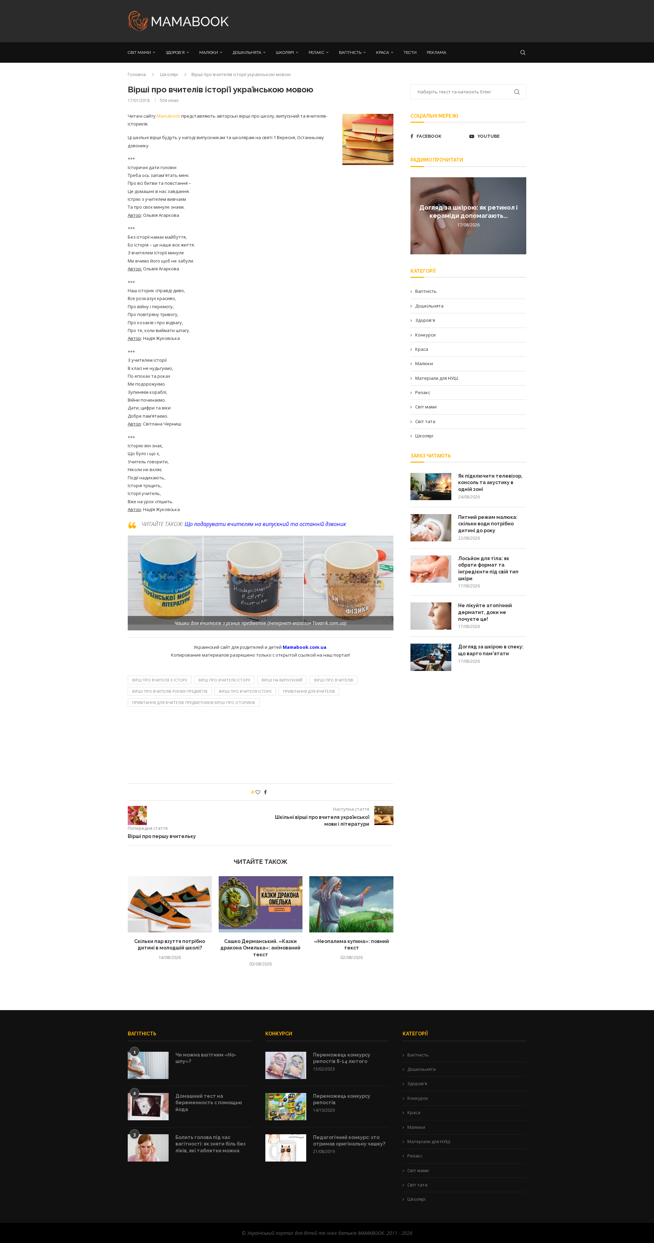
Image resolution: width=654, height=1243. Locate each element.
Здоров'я (425, 320)
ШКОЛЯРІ (285, 52)
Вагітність (426, 291)
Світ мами (426, 407)
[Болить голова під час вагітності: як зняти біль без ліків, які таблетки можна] (148, 1148)
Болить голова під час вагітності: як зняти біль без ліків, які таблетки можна (210, 1144)
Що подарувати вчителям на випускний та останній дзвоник (265, 524)
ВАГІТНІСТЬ (350, 52)
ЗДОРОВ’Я (175, 52)
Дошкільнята (429, 306)
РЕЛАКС (316, 52)
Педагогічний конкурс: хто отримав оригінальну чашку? (349, 1141)
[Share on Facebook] (265, 792)
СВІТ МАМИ (139, 52)
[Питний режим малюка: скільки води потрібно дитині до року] (430, 527)
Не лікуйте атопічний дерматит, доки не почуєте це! (485, 612)
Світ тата (425, 421)
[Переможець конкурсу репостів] (285, 1106)
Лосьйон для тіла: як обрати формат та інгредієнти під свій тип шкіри (488, 568)
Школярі (169, 74)
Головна (137, 74)
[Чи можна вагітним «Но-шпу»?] (148, 1065)
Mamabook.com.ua (304, 647)
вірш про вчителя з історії (159, 680)
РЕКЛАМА (436, 52)
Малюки (424, 363)
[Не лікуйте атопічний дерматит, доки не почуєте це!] (430, 616)
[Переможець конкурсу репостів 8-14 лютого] (285, 1065)
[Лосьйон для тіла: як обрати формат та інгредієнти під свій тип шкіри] (430, 569)
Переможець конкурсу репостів (341, 1099)
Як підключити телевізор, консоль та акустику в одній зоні (490, 482)
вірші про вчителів (333, 680)
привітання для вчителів (309, 691)
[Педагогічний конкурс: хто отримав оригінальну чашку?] (285, 1148)
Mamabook (168, 116)
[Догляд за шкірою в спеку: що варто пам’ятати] (430, 657)
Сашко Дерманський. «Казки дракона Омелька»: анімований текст (260, 948)
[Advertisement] (395, 20)
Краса (421, 349)
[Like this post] (257, 792)
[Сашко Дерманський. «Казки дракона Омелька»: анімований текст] (261, 904)
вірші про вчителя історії (245, 691)
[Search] (522, 52)
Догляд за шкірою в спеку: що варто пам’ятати (491, 650)
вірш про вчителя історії (224, 680)
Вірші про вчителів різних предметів (169, 691)
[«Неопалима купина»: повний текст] (351, 904)
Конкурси (425, 335)
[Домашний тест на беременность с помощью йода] (148, 1106)
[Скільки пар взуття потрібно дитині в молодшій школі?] (170, 904)
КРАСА (382, 52)
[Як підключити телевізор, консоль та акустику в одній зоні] (430, 486)
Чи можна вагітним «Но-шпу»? (205, 1058)
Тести (410, 52)
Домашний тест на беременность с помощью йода (208, 1102)
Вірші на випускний (282, 680)
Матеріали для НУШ (436, 378)
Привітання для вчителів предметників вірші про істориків (193, 702)
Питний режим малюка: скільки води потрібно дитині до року (487, 523)
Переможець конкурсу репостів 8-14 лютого (341, 1058)
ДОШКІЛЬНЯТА (247, 52)
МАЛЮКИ (208, 52)
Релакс (422, 392)
